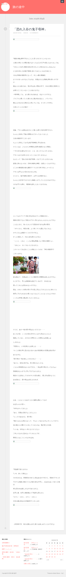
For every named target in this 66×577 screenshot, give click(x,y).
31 (55, 557)
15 (49, 551)
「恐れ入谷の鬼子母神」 (30, 29)
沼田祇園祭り (6, 542)
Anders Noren (56, 573)
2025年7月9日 (17, 33)
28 (47, 557)
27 (62, 554)
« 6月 (47, 560)
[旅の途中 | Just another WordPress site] (5, 7)
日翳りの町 (27, 563)
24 (55, 554)
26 (60, 554)
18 (57, 551)
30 (52, 557)
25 (57, 554)
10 (55, 548)
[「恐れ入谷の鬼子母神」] (5, 29)
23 (52, 554)
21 (47, 554)
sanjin (25, 33)
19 (60, 551)
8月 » (61, 560)
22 (49, 554)
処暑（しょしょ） (7, 549)
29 (49, 557)
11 (57, 548)
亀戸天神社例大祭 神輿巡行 (10, 546)
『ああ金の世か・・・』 (31, 554)
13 (62, 548)
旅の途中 (19, 7)
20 (62, 551)
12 (60, 548)
